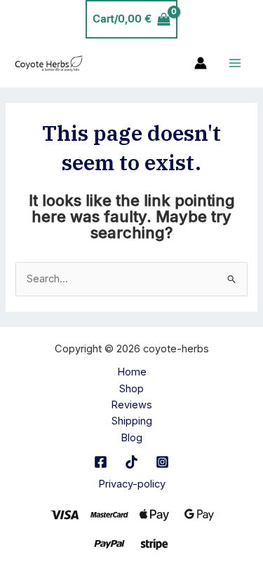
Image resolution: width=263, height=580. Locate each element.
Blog (131, 437)
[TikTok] (131, 462)
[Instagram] (162, 462)
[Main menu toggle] (235, 63)
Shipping (132, 421)
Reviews (131, 405)
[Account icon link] (200, 63)
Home (132, 372)
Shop (131, 388)
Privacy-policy (132, 484)
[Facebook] (100, 462)
